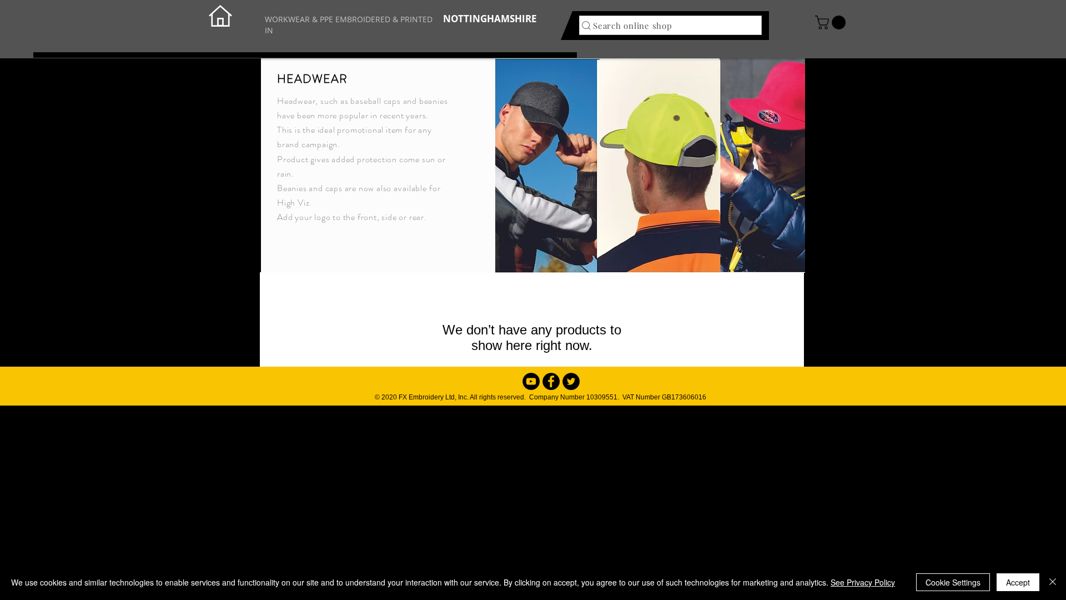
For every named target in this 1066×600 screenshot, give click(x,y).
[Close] (1052, 582)
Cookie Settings (953, 582)
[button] (832, 22)
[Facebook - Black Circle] (551, 381)
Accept (1018, 582)
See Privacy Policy (863, 582)
